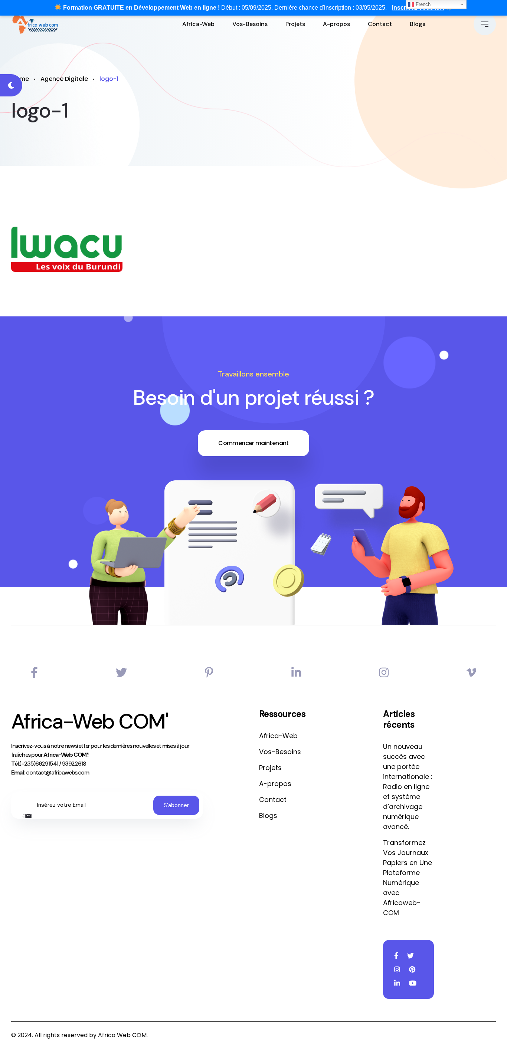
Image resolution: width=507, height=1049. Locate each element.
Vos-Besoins (250, 24)
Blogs (417, 24)
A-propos (336, 24)
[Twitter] (121, 672)
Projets (295, 24)
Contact (380, 24)
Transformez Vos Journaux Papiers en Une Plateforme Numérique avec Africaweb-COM (407, 877)
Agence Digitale (64, 79)
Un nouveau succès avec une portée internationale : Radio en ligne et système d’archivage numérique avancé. (407, 786)
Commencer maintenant (253, 443)
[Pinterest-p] (209, 672)
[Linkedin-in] (296, 672)
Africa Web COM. (123, 1035)
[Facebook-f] (34, 672)
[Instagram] (383, 672)
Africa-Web (198, 24)
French (422, 4)
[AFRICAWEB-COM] (35, 24)
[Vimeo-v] (471, 672)
